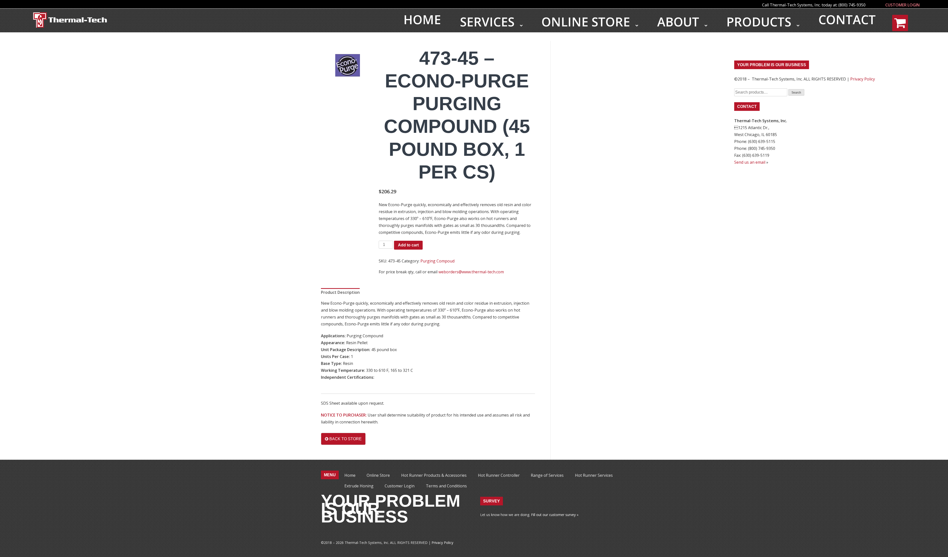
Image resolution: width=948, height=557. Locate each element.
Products (760, 21)
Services (489, 21)
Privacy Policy (862, 79)
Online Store (587, 21)
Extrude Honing (359, 486)
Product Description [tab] (340, 292)
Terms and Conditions (446, 486)
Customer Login (400, 486)
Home (422, 19)
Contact (847, 19)
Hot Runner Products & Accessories (434, 475)
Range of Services (547, 475)
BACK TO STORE (345, 439)
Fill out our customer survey (553, 514)
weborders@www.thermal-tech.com (471, 272)
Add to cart (408, 245)
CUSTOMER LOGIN (902, 5)
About (679, 21)
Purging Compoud (437, 261)
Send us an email (749, 162)
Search (796, 92)
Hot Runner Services (594, 475)
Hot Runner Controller (499, 475)
